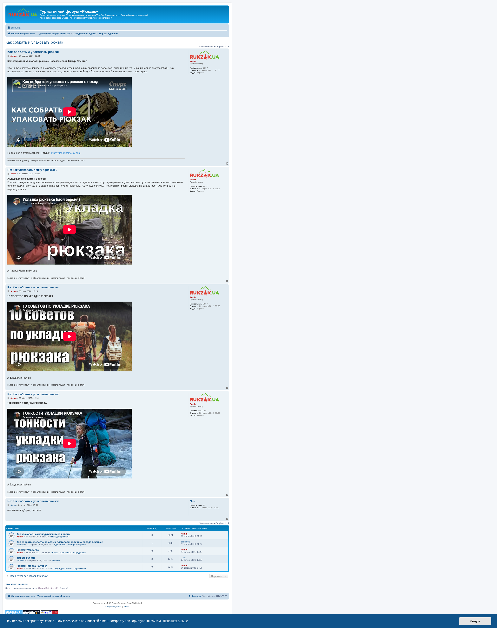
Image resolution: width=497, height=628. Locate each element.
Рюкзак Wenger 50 (28, 549)
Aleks (192, 501)
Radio (183, 557)
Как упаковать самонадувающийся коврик (43, 534)
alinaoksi (21, 544)
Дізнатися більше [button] (175, 621)
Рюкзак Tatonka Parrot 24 (32, 565)
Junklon (20, 560)
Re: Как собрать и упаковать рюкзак (33, 287)
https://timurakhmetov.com (65, 152)
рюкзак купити (26, 557)
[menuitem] (13, 27)
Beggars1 (185, 542)
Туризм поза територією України (70, 544)
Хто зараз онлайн (16, 584)
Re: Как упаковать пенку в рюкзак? (32, 169)
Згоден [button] (475, 621)
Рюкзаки (56, 560)
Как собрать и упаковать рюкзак (34, 42)
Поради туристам (60, 536)
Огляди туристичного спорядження (68, 552)
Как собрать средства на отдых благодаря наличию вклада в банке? (60, 542)
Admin (193, 61)
